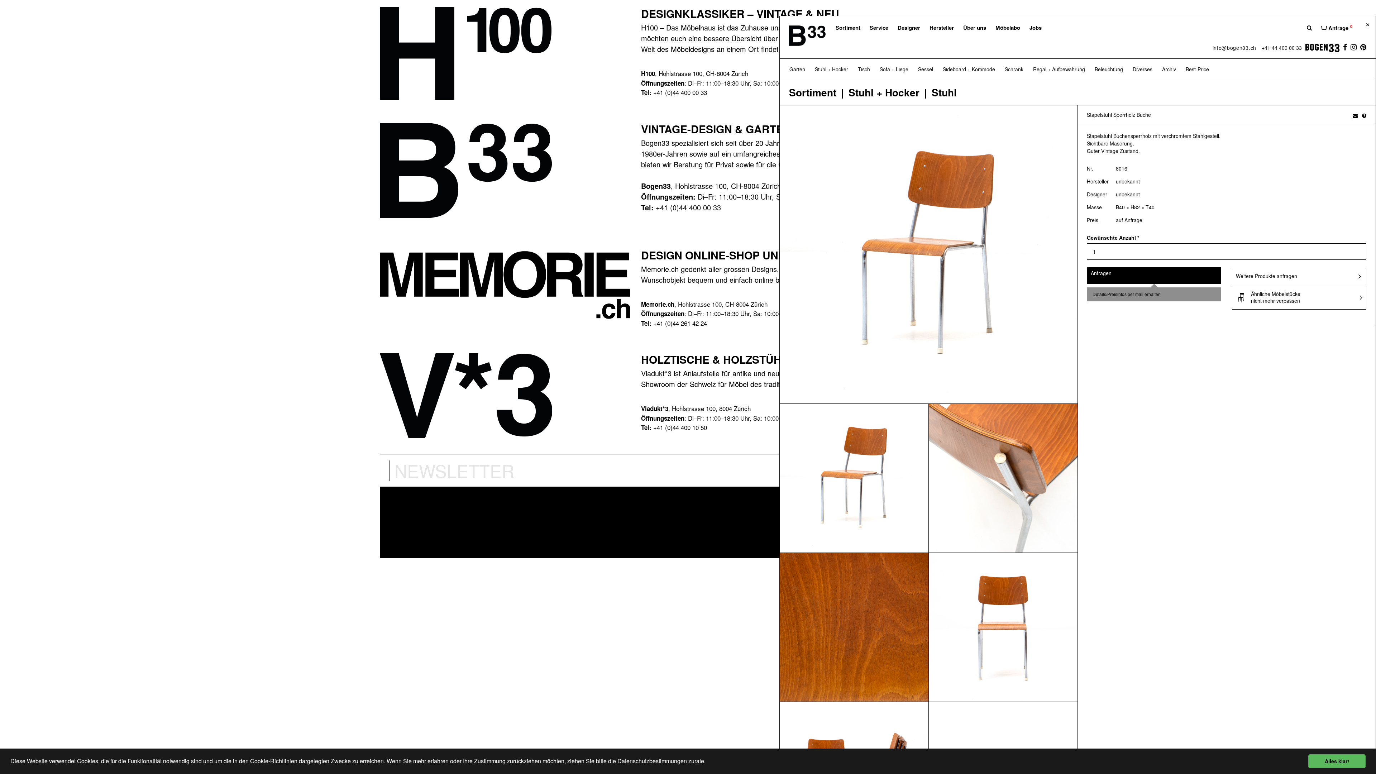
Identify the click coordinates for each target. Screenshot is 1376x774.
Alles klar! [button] (1337, 761)
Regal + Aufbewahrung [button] (1059, 69)
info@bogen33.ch (1235, 47)
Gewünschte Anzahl (1113, 237)
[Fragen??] (1364, 115)
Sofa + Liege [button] (894, 69)
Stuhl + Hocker (884, 92)
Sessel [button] (925, 69)
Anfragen (1101, 273)
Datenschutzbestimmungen (652, 761)
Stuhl (944, 92)
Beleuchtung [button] (1109, 69)
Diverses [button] (1142, 69)
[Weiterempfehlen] (1355, 115)
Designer (909, 28)
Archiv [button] (1169, 69)
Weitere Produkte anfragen (1266, 276)
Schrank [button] (1014, 69)
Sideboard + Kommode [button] (969, 69)
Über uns (974, 28)
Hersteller (942, 28)
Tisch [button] (864, 69)
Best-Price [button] (1197, 69)
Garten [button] (797, 69)
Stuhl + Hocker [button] (831, 69)
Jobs (1035, 28)
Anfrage (1339, 27)
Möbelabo (1007, 28)
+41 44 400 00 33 (1282, 47)
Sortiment (848, 28)
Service (879, 28)
